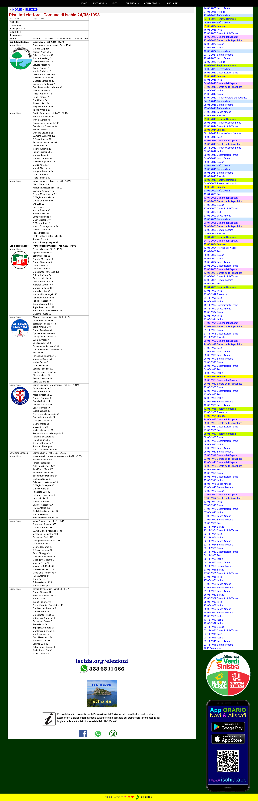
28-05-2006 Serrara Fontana (218, 230)
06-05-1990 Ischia (213, 373)
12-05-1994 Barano (214, 312)
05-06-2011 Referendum (217, 169)
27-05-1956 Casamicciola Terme (221, 573)
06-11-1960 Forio (213, 555)
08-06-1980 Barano (214, 437)
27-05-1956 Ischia (213, 580)
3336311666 (146, 797)
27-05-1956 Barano (214, 569)
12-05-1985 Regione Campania (220, 408)
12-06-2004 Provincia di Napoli (220, 247)
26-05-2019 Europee (215, 76)
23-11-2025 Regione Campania (220, 19)
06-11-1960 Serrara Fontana (218, 566)
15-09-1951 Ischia (213, 616)
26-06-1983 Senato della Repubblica (223, 423)
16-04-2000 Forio (213, 283)
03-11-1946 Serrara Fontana (218, 644)
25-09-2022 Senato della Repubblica (223, 40)
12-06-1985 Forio (213, 394)
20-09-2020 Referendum (217, 69)
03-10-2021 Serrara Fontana (218, 54)
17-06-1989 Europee (215, 376)
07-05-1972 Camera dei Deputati (221, 494)
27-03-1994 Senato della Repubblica (223, 326)
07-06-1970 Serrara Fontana (218, 519)
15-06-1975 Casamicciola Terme (221, 476)
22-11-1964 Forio (213, 534)
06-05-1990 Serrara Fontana (218, 358)
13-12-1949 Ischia (213, 619)
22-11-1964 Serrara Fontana (218, 544)
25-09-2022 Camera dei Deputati (221, 36)
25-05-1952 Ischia (213, 605)
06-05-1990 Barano (214, 362)
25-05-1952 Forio (213, 601)
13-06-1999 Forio (213, 290)
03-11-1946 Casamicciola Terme (221, 630)
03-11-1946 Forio (213, 634)
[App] (228, 745)
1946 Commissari (213, 648)
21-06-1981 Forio (213, 430)
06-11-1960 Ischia (213, 559)
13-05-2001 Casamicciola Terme (221, 276)
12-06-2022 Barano (214, 44)
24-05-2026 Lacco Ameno (217, 8)
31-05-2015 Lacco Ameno (217, 112)
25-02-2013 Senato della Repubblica (223, 144)
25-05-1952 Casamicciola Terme (221, 598)
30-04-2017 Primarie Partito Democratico (225, 97)
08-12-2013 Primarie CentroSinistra (222, 133)
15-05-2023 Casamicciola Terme (221, 33)
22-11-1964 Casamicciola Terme (221, 530)
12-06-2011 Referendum (217, 165)
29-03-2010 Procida (214, 176)
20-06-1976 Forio (213, 469)
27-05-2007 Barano (214, 205)
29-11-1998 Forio (213, 298)
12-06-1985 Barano (214, 387)
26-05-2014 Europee (215, 129)
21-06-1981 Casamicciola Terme (221, 426)
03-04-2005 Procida (214, 233)
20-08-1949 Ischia (213, 623)
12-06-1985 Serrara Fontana (218, 401)
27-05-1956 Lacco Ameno (217, 584)
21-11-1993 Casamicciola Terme (221, 333)
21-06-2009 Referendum (217, 190)
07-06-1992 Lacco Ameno (217, 351)
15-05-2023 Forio (213, 29)
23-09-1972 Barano (214, 491)
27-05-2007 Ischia (213, 212)
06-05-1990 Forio (213, 369)
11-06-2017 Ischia (213, 90)
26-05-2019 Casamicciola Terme (221, 72)
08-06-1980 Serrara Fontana (218, 451)
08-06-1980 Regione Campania (220, 433)
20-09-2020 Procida (214, 61)
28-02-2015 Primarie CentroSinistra (222, 122)
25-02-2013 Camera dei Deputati (221, 140)
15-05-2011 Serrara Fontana (218, 172)
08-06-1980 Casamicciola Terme (221, 441)
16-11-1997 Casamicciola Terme (221, 305)
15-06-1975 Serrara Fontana (218, 487)
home (17, 9)
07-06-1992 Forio (213, 348)
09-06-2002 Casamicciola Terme (221, 265)
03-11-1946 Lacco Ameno (217, 641)
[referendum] (228, 673)
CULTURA (131, 3)
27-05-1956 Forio (213, 576)
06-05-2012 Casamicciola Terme (221, 154)
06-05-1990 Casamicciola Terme (221, 365)
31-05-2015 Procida (214, 115)
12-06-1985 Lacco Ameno (217, 405)
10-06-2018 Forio (213, 79)
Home (83, 3)
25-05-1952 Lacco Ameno (217, 609)
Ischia (130, 796)
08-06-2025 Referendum (217, 22)
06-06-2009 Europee (215, 187)
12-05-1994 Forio (213, 315)
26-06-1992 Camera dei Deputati (221, 340)
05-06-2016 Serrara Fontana (218, 104)
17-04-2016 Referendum (217, 108)
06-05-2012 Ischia (213, 151)
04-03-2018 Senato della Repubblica (223, 87)
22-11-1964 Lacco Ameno (217, 541)
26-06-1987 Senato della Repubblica (223, 383)
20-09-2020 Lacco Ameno (217, 58)
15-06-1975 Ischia (213, 480)
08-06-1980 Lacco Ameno (217, 448)
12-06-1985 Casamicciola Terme (221, 390)
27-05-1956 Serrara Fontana (218, 587)
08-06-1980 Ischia (213, 444)
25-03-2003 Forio (213, 251)
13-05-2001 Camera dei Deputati (221, 269)
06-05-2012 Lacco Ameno (217, 158)
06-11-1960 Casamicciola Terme (221, 551)
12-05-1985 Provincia (215, 412)
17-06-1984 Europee (215, 416)
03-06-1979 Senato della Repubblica (223, 458)
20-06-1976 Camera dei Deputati (221, 462)
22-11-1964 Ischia (213, 537)
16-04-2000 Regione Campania (220, 287)
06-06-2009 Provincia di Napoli (220, 183)
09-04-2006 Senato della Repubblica (223, 226)
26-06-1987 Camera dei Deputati (221, 380)
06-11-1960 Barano (214, 548)
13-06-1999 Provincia (215, 294)
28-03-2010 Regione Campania (220, 179)
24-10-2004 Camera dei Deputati (221, 240)
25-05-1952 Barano (214, 594)
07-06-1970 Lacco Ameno (217, 516)
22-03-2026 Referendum (217, 15)
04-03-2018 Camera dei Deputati (221, 83)
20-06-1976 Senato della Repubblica (223, 466)
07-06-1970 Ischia (213, 512)
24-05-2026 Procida (214, 11)
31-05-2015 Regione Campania (220, 119)
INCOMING (98, 3)
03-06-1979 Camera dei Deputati (221, 455)
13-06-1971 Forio (213, 501)
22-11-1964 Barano (214, 526)
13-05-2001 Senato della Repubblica (223, 272)
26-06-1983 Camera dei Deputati (221, 419)
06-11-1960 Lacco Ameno (217, 562)
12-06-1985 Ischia (213, 398)
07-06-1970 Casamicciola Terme (221, 508)
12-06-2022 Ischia (213, 47)
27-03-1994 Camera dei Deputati (221, 323)
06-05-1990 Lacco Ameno (217, 355)
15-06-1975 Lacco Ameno (217, 483)
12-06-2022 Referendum (217, 51)
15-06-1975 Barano (214, 473)
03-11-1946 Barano (214, 626)
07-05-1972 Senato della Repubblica (223, 498)
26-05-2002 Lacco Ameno (217, 262)
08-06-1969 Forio (213, 523)
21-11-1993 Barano (214, 330)
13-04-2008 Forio (213, 194)
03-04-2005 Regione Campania (220, 237)
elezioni (32, 9)
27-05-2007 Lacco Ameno (217, 215)
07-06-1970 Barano (214, 505)
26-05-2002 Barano (214, 255)
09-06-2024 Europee (215, 26)
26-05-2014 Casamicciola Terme (221, 126)
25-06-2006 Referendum (217, 219)
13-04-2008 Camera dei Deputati (221, 197)
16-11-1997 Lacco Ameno (217, 308)
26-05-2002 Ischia (213, 258)
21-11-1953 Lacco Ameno (217, 591)
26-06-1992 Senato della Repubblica (223, 344)
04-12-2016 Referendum (217, 101)
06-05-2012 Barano (214, 162)
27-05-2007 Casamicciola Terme (221, 208)
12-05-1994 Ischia (213, 319)
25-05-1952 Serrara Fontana (218, 612)
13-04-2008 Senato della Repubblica (223, 201)
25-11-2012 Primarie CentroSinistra (222, 147)
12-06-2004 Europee (215, 244)
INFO (115, 3)
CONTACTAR (150, 3)
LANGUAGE (172, 3)
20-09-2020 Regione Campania (220, 65)
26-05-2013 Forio (213, 137)
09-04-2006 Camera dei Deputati (221, 222)
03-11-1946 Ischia (213, 637)
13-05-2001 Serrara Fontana (218, 280)
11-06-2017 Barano (214, 94)
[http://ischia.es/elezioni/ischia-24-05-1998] (113, 733)
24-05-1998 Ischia (213, 301)
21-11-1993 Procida (214, 337)
